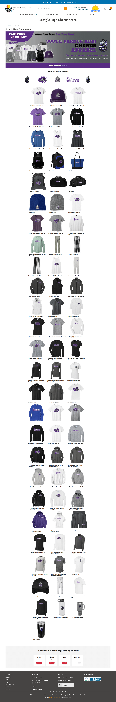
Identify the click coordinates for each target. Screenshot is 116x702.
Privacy (32, 695)
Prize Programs (10, 684)
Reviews (8, 689)
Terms (39, 695)
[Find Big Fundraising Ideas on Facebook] (50, 691)
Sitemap (46, 695)
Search (65, 8)
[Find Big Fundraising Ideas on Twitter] (53, 691)
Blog (7, 679)
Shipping (63, 695)
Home (9, 25)
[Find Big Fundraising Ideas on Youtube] (62, 691)
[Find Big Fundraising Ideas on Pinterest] (56, 691)
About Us (8, 677)
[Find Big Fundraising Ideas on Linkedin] (65, 691)
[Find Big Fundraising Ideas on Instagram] (59, 691)
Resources (8, 686)
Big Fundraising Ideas (22, 8)
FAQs (7, 682)
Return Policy (72, 695)
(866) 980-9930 (83, 9)
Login (104, 9)
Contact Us (83, 695)
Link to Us (55, 695)
